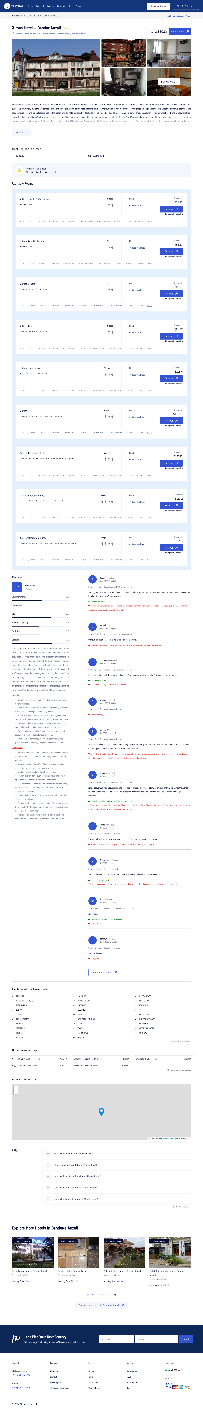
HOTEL (26, 16)
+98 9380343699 (21, 1375)
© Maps (162, 1138)
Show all (150, 221)
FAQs (128, 1377)
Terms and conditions (59, 1388)
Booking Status (158, 6)
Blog (71, 6)
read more (21, 132)
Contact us (55, 1377)
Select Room (177, 31)
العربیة (170, 1370)
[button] (101, 1112)
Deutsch (180, 1370)
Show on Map (81, 34)
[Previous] (87, 1294)
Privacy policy (56, 1382)
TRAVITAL (16, 16)
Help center (131, 1371)
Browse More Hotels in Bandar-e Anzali (99, 1305)
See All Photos (168, 82)
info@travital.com (21, 1387)
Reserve (169, 209)
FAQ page (186, 1207)
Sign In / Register (186, 6)
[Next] (115, 1294)
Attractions (61, 6)
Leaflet (153, 1138)
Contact (79, 6)
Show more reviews (103, 972)
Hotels (30, 6)
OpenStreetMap (175, 1138)
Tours (38, 6)
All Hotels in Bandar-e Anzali (179, 16)
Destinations (48, 6)
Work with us (132, 1382)
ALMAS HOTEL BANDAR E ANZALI (45, 16)
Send (186, 1339)
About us (54, 1371)
